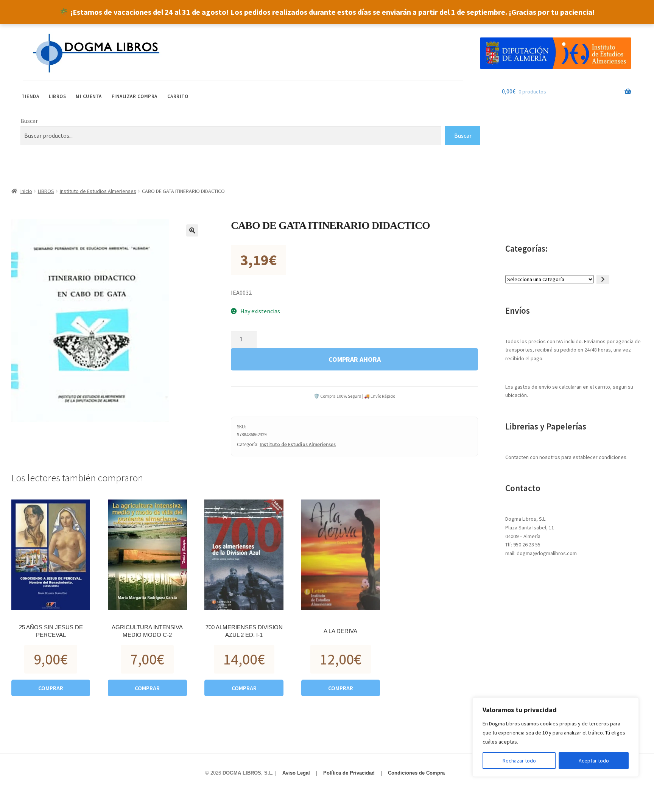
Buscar (29, 120)
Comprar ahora (355, 359)
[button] (192, 230)
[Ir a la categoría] (602, 279)
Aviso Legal (296, 773)
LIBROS (57, 96)
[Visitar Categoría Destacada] (555, 53)
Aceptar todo (594, 760)
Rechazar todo (519, 760)
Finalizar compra (134, 96)
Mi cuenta (89, 96)
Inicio (26, 191)
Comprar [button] (50, 688)
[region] (555, 737)
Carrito (177, 96)
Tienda (30, 96)
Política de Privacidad (349, 773)
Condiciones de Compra (416, 773)
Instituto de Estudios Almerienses (98, 191)
